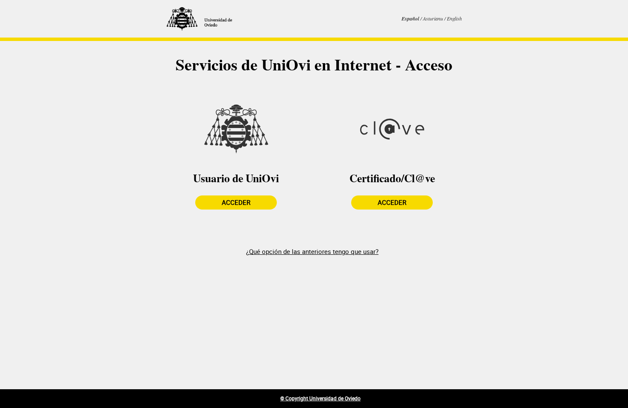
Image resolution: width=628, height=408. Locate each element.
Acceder (236, 202)
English (454, 18)
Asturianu (433, 18)
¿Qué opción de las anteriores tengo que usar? (312, 251)
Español (411, 18)
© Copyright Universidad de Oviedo (320, 398)
